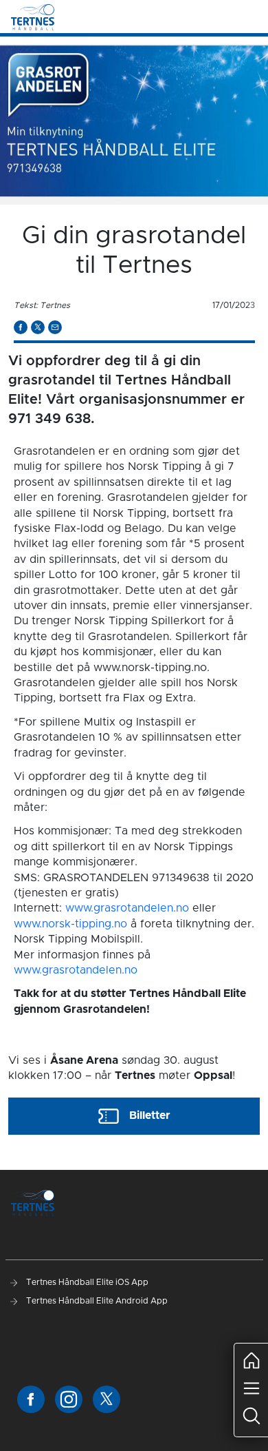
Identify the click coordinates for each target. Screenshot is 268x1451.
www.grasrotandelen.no (127, 908)
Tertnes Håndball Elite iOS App (86, 1282)
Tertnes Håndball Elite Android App (96, 1301)
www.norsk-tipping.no (70, 923)
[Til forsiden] (32, 16)
